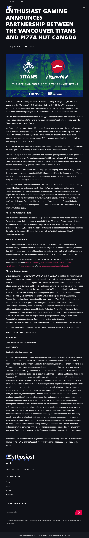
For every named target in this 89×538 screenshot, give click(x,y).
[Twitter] (7, 463)
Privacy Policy (66, 535)
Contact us (13, 469)
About (8, 482)
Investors (9, 495)
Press (8, 486)
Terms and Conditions (55, 535)
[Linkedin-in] (11, 463)
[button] (84, 7)
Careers (29, 469)
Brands (8, 490)
